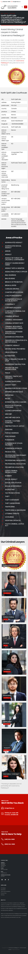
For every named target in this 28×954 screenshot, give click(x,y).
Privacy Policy (3, 893)
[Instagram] (2, 880)
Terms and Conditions (5, 891)
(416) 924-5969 (10, 839)
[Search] (22, 7)
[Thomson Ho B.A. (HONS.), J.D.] (14, 741)
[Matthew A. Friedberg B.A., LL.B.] (14, 610)
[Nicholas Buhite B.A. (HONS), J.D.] (14, 688)
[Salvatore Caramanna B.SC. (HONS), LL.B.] (14, 584)
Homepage (3, 888)
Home (2, 13)
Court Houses (12, 13)
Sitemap (2, 894)
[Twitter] (5, 880)
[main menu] (25, 7)
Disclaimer (3, 889)
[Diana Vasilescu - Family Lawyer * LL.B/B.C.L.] (14, 767)
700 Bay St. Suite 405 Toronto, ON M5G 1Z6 (11, 814)
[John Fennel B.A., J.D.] (14, 636)
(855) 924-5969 (10, 844)
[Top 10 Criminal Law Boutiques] (14, 557)
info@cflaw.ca (9, 808)
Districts (6, 13)
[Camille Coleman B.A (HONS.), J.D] (14, 714)
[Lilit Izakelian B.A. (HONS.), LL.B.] (14, 662)
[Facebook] (8, 880)
